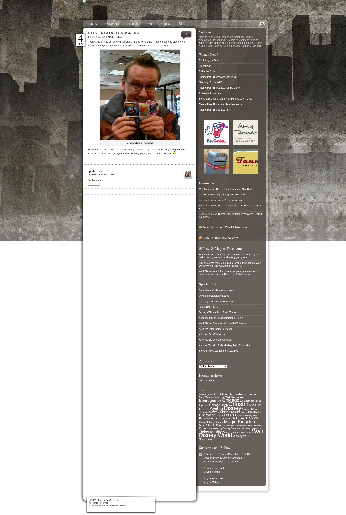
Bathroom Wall (221, 397)
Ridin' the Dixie (207, 71)
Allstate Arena (229, 394)
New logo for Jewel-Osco (212, 82)
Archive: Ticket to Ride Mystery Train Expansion (225, 345)
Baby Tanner (206, 397)
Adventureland (206, 394)
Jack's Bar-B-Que (208, 307)
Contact (166, 24)
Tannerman (99, 36)
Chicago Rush (218, 405)
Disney (232, 408)
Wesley (238, 436)
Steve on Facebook (213, 468)
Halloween (238, 418)
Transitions (205, 66)
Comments (207, 183)
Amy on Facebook (213, 478)
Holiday (252, 418)
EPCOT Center (234, 415)
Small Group (216, 428)
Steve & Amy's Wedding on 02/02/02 (218, 350)
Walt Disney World (231, 433)
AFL (216, 394)
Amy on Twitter (211, 482)
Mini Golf (257, 425)
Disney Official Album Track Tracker (218, 312)
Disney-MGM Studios (251, 412)
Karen (203, 422)
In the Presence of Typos (231, 200)
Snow (241, 428)
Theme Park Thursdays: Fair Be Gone (219, 87)
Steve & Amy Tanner (210, 42)
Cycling (216, 409)
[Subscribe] (181, 24)
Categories (112, 24)
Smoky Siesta (230, 428)
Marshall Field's (229, 425)
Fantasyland (251, 415)
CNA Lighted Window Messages (216, 301)
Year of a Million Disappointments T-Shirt (221, 318)
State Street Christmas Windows (216, 290)
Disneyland (207, 415)
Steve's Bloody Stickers (113, 33)
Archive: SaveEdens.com (212, 334)
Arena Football (247, 394)
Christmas (241, 404)
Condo (204, 409)
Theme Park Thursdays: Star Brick (217, 77)
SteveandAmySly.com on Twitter (220, 461)
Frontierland (206, 418)
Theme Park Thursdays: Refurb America (220, 104)
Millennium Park (244, 425)
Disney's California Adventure (224, 412)
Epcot (219, 415)
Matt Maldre (205, 189)
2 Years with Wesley (210, 93)
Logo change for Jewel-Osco (231, 194)
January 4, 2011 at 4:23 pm (101, 175)
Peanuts (204, 428)
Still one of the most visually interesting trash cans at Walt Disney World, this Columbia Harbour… (230, 264)
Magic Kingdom (240, 421)
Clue (258, 405)
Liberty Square (215, 422)
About (149, 24)
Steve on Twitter (212, 471)
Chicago (230, 400)
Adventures (115, 36)
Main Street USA (210, 425)
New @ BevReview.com (220, 237)
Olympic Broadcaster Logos (214, 295)
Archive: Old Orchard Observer (215, 339)
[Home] (96, 1)
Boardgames (210, 400)
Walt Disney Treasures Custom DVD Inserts (222, 323)
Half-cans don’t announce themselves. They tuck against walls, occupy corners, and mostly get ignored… (229, 256)
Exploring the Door (209, 60)
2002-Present (206, 380)
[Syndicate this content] (200, 227)
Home (93, 24)
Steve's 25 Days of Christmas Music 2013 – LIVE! (225, 98)
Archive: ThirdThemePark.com (215, 329)
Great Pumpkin (223, 418)
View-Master (245, 432)
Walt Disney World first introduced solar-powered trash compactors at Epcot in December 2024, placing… (228, 273)
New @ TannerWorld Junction (225, 227)
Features (132, 24)
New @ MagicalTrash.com (222, 248)
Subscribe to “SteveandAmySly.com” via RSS (227, 454)
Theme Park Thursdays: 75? (214, 109)
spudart (93, 171)
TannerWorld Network (116, 505)
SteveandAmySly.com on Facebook (222, 458)
